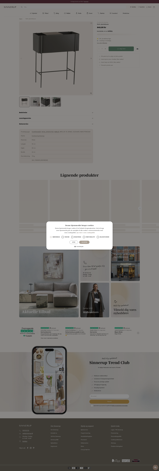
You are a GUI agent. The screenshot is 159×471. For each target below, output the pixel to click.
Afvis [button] (73, 242)
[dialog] (79, 235)
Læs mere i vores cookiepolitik (85, 233)
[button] (79, 246)
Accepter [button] (84, 242)
